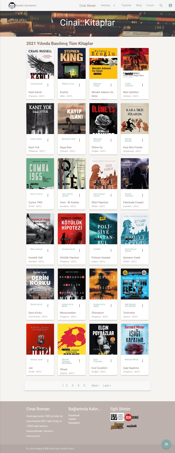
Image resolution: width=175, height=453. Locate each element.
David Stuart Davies (99, 195)
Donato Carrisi (68, 249)
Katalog (108, 5)
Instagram (74, 422)
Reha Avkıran (36, 249)
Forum (150, 5)
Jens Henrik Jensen (67, 195)
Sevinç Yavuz (36, 194)
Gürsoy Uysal (36, 359)
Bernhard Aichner (97, 140)
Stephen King (68, 84)
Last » (107, 385)
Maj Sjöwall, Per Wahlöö (130, 305)
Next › (95, 385)
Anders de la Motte (67, 305)
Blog (139, 5)
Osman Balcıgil (128, 140)
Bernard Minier (131, 359)
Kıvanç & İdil (41, 448)
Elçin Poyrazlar (97, 360)
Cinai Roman (87, 5)
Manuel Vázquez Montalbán (67, 361)
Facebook (74, 415)
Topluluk (126, 5)
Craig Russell (36, 84)
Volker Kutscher (129, 85)
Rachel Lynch (36, 304)
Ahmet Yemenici (129, 195)
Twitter (72, 419)
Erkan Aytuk (36, 139)
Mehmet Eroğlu (97, 85)
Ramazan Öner (69, 139)
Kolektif (96, 249)
